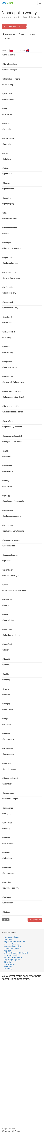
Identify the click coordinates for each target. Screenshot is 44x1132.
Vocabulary (8, 969)
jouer (33, 34)
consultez (7, 38)
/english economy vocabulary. (14, 941)
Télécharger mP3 (9, 34)
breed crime (8, 939)
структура (7, 950)
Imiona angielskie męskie (13, 957)
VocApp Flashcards (8, 1128)
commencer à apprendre (16, 26)
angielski (5, 919)
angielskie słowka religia (12, 946)
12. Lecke (7, 962)
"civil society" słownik (11, 937)
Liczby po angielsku (11, 955)
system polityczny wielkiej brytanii (16, 953)
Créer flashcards (35, 920)
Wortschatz (8, 966)
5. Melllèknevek (9, 964)
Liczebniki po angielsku (12, 948)
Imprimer (23, 34)
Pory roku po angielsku (12, 959)
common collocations (11, 944)
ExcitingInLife (35, 17)
